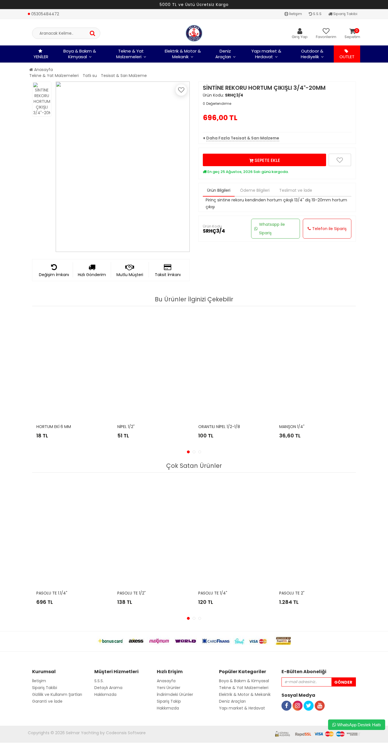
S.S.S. (99, 681)
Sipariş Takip (169, 701)
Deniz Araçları (223, 54)
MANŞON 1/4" (291, 426)
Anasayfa (43, 69)
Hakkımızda (105, 694)
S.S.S (317, 13)
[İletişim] (43, 8)
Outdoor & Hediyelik (312, 54)
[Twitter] (309, 699)
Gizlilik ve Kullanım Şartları (57, 694)
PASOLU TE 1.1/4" (51, 593)
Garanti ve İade (47, 701)
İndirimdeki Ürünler (175, 694)
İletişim (295, 13)
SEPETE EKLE (266, 160)
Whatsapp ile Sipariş (272, 229)
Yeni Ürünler (168, 687)
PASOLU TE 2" (291, 593)
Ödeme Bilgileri (255, 190)
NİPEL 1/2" (126, 426)
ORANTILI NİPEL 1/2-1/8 (219, 426)
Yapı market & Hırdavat (266, 54)
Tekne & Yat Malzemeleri (130, 54)
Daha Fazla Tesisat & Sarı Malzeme (242, 138)
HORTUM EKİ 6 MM (53, 426)
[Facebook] (286, 699)
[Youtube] (320, 699)
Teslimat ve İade (295, 190)
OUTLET (346, 57)
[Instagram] (298, 699)
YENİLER (41, 57)
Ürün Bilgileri (218, 190)
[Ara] (92, 33)
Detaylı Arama (108, 687)
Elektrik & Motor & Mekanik (183, 54)
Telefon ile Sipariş (329, 228)
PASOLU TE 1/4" (212, 593)
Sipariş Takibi (344, 13)
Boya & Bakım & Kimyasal (79, 54)
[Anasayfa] (194, 33)
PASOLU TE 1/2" (131, 593)
